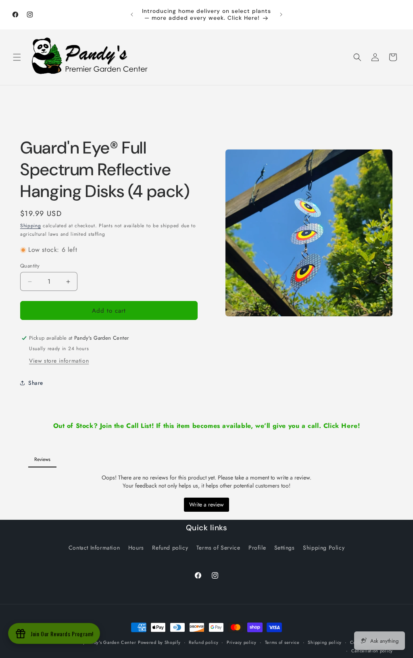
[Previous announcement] (132, 14)
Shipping (30, 225)
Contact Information (94, 548)
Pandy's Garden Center (111, 642)
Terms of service (282, 642)
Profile (257, 548)
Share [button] (35, 383)
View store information (59, 361)
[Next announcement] (281, 14)
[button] (17, 57)
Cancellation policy (372, 651)
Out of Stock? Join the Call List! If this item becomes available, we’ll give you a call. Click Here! (206, 425)
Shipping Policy (323, 548)
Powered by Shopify (159, 642)
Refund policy (170, 548)
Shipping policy (325, 642)
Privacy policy (242, 642)
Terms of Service (218, 548)
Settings (284, 548)
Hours (136, 548)
